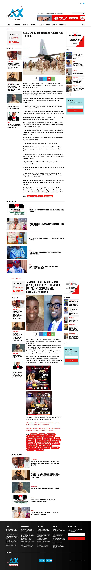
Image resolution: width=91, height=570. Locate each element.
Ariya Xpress (15, 38)
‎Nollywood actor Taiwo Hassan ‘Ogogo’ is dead (13, 107)
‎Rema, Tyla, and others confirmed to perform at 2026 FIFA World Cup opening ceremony (59, 535)
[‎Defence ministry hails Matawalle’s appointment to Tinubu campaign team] (17, 224)
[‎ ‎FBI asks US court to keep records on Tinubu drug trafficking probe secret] (17, 266)
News (12, 29)
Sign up (75, 110)
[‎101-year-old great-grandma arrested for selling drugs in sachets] (17, 238)
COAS (35, 196)
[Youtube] (83, 3)
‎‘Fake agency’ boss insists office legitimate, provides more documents (14, 125)
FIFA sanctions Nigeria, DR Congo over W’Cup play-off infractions (58, 546)
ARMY (29, 196)
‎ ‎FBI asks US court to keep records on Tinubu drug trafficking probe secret (44, 267)
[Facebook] (78, 3)
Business (75, 70)
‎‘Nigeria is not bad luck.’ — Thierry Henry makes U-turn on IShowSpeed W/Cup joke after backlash (59, 530)
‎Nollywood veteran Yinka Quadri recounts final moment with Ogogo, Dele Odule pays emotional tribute (14, 65)
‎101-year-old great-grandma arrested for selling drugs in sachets (46, 239)
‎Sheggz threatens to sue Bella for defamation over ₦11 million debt (27, 542)
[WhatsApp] (53, 79)
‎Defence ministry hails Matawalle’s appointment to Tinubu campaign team (46, 225)
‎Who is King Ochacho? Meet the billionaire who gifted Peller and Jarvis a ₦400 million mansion (78, 88)
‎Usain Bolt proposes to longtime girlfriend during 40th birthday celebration (27, 546)
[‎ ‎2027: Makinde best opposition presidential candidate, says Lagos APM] (69, 63)
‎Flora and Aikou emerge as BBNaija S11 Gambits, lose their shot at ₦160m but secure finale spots (78, 80)
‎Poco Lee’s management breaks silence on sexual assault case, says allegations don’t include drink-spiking (14, 87)
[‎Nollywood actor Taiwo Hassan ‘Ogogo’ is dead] (14, 98)
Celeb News (10, 61)
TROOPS (40, 196)
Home (8, 29)
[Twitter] (15, 42)
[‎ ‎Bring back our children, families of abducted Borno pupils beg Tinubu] (17, 252)
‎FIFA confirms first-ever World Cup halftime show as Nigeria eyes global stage (59, 539)
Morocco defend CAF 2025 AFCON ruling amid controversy (58, 543)
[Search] (83, 13)
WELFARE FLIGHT (48, 196)
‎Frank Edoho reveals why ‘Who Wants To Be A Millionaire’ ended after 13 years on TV (78, 56)
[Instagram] (81, 3)
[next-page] (70, 94)
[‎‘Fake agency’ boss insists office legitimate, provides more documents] (14, 116)
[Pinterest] (49, 79)
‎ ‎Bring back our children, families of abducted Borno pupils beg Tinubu (45, 253)
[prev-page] (67, 94)
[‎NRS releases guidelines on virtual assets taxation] (69, 71)
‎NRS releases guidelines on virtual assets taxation (78, 72)
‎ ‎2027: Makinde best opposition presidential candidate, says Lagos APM (78, 64)
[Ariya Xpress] (10, 38)
